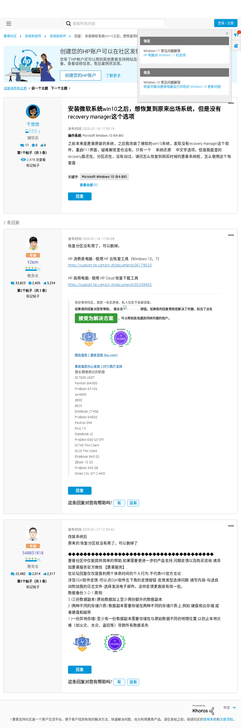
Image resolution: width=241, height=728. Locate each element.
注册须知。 (228, 719)
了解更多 (113, 76)
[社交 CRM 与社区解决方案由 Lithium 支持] (203, 709)
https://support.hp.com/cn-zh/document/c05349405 (110, 284)
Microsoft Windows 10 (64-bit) (104, 177)
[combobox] (114, 23)
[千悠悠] (33, 111)
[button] (231, 103)
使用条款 (210, 719)
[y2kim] (33, 243)
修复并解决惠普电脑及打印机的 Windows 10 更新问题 (182, 86)
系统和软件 (33, 36)
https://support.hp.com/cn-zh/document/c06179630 (110, 265)
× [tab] (227, 33)
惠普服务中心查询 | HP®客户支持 (98, 366)
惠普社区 (10, 36)
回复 (80, 196)
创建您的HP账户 (80, 75)
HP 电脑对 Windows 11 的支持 (165, 55)
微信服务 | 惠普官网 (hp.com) (96, 355)
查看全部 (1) (88, 185)
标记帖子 (33, 165)
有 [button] (119, 503)
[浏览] (8, 23)
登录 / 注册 (226, 23)
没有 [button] (133, 503)
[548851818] (33, 534)
